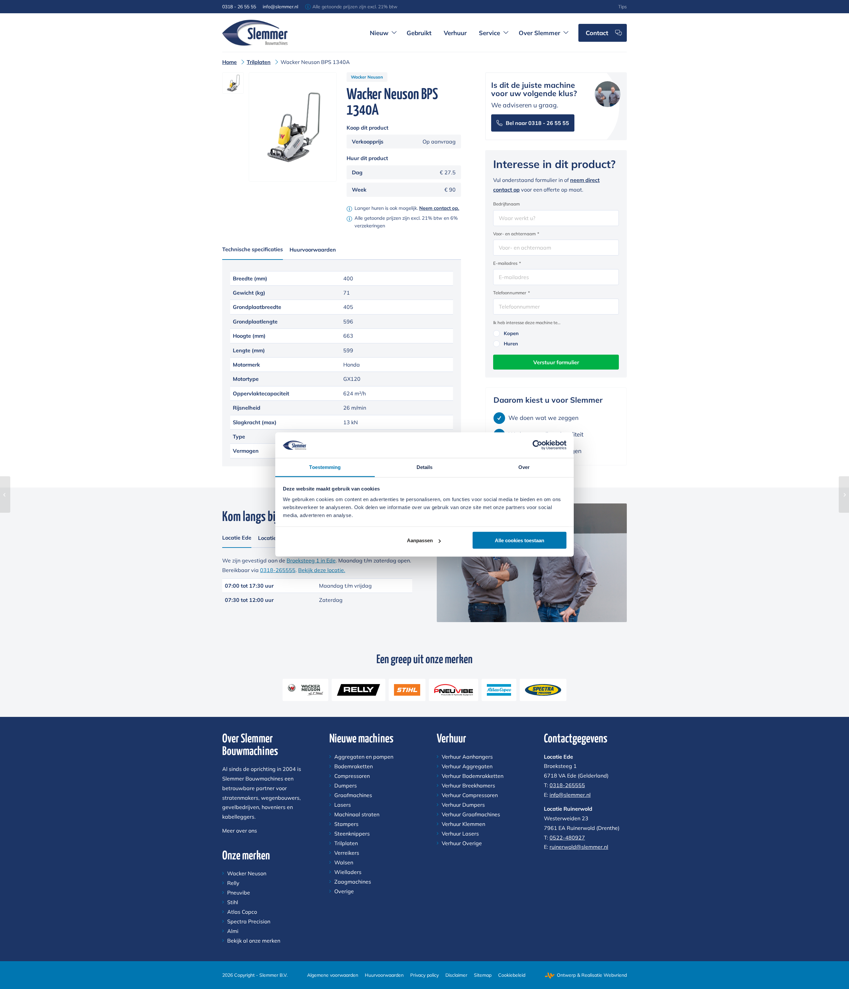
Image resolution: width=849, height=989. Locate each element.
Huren (511, 343)
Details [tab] (425, 467)
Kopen (511, 333)
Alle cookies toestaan (519, 540)
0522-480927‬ (567, 837)
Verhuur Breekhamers (468, 785)
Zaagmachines (352, 881)
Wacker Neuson (367, 77)
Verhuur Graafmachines (471, 814)
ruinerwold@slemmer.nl (579, 847)
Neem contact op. (439, 208)
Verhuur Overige (462, 843)
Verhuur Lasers (460, 833)
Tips (622, 7)
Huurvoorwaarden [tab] (313, 249)
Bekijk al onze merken (253, 940)
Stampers (346, 824)
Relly (233, 883)
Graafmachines (353, 795)
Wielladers (347, 872)
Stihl (232, 902)
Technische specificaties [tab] (252, 249)
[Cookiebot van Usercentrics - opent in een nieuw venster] (537, 445)
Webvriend (615, 975)
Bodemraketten (353, 766)
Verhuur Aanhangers (467, 756)
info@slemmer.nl (280, 7)
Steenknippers (352, 833)
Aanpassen (420, 540)
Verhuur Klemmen (463, 824)
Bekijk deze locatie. (321, 570)
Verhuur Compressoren (470, 795)
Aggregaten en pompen (363, 756)
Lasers (342, 804)
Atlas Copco (242, 911)
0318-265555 (277, 570)
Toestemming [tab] (325, 467)
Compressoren (352, 776)
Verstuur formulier (556, 362)
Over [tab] (524, 467)
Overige (344, 891)
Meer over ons (239, 830)
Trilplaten (259, 62)
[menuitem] (622, 6)
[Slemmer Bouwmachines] (255, 32)
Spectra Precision (248, 921)
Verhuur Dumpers (463, 804)
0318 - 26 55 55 (239, 7)
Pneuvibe (238, 892)
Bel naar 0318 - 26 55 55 (537, 123)
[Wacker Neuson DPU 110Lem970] (844, 494)
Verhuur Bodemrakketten (472, 776)
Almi (232, 931)
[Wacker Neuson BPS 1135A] (5, 494)
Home (229, 62)
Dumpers (345, 785)
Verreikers (346, 852)
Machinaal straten (356, 814)
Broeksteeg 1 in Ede (311, 560)
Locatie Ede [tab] (236, 537)
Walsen (343, 862)
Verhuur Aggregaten (467, 766)
